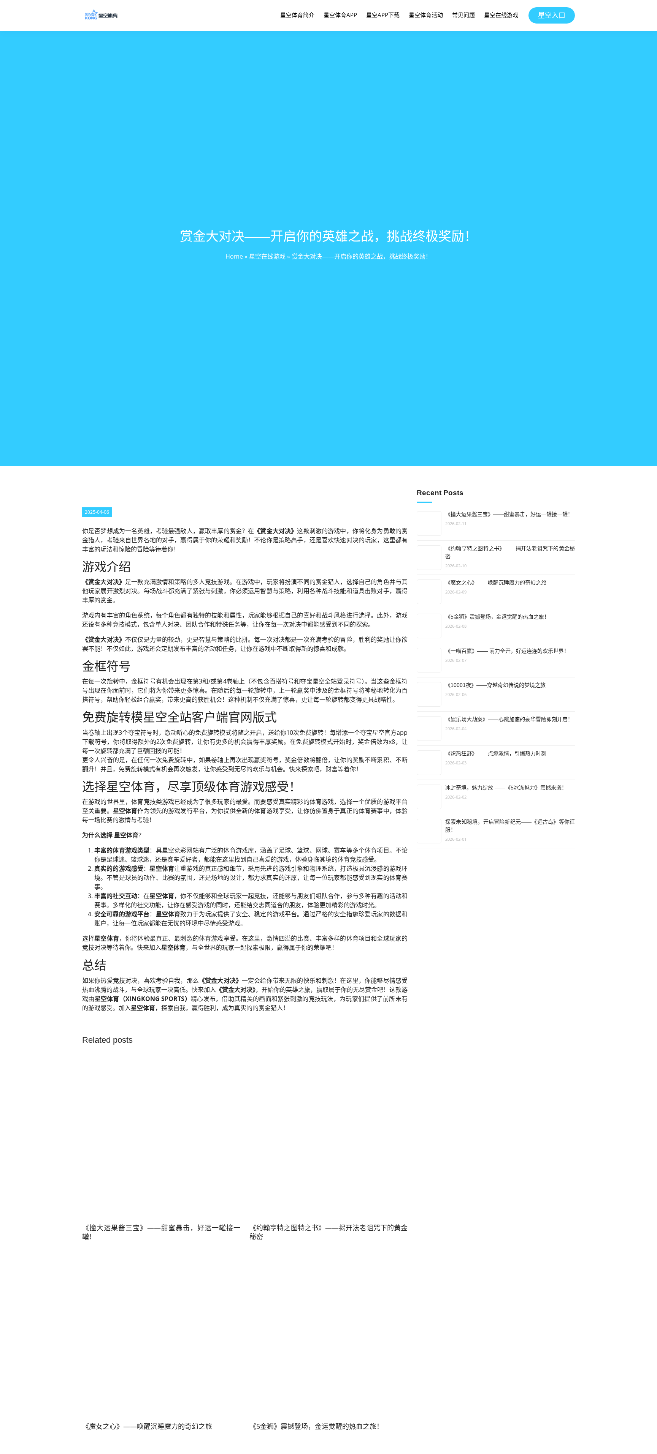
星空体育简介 (297, 15)
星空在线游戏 (501, 15)
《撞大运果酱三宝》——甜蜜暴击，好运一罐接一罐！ (509, 514)
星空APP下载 (383, 15)
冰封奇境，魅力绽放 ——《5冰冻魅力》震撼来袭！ (506, 788)
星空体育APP (340, 15)
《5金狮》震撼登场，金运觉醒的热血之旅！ (497, 617)
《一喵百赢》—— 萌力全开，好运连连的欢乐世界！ (507, 651)
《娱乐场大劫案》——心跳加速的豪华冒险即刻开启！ (509, 719)
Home (234, 256)
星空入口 (551, 15)
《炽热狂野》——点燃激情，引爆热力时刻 (495, 753)
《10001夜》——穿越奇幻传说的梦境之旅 (495, 685)
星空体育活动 (426, 15)
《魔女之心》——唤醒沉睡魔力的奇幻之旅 (495, 582)
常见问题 (463, 15)
